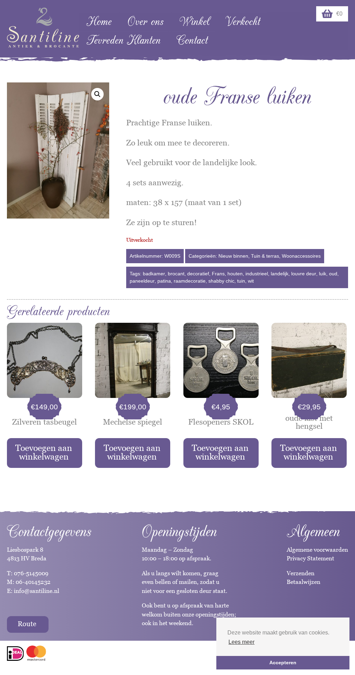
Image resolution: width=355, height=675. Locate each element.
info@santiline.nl (36, 590)
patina (164, 281)
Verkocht (242, 21)
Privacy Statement (310, 558)
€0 (339, 14)
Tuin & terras (265, 256)
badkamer (154, 273)
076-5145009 (30, 573)
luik (322, 273)
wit (251, 281)
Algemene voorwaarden (317, 549)
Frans (218, 273)
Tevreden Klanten (123, 40)
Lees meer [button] (241, 642)
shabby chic (221, 281)
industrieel (256, 273)
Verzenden (300, 573)
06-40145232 (33, 581)
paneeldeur (142, 281)
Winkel (194, 21)
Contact (192, 40)
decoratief (198, 273)
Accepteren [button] (282, 662)
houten (235, 273)
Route (27, 624)
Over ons (145, 21)
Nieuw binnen (233, 256)
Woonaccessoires (301, 256)
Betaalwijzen (303, 581)
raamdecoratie (190, 281)
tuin (241, 281)
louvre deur (303, 273)
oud (333, 273)
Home (99, 21)
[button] (97, 94)
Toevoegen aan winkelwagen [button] (43, 452)
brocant (176, 273)
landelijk (279, 273)
